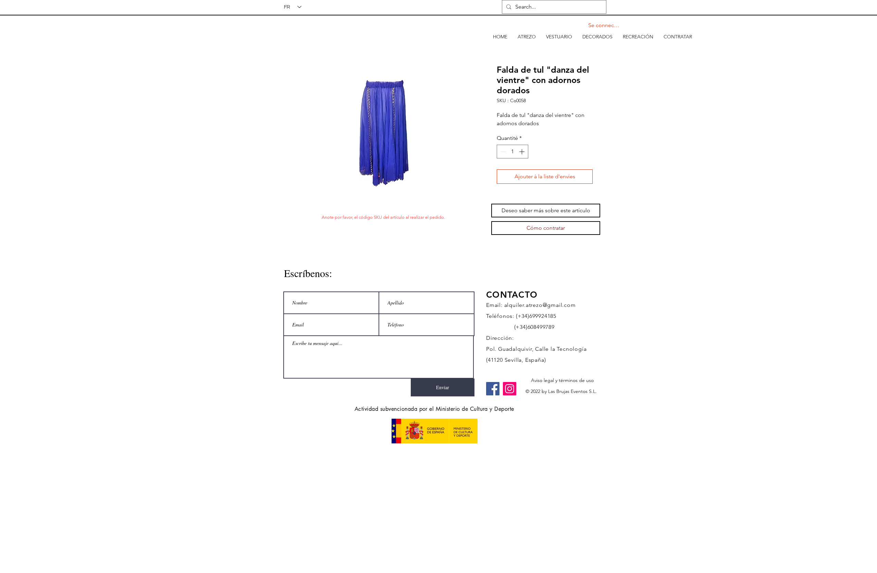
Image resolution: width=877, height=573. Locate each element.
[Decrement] (502, 151)
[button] (526, 36)
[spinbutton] (512, 151)
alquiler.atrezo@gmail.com (540, 305)
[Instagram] (509, 388)
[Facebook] (492, 388)
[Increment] (522, 151)
